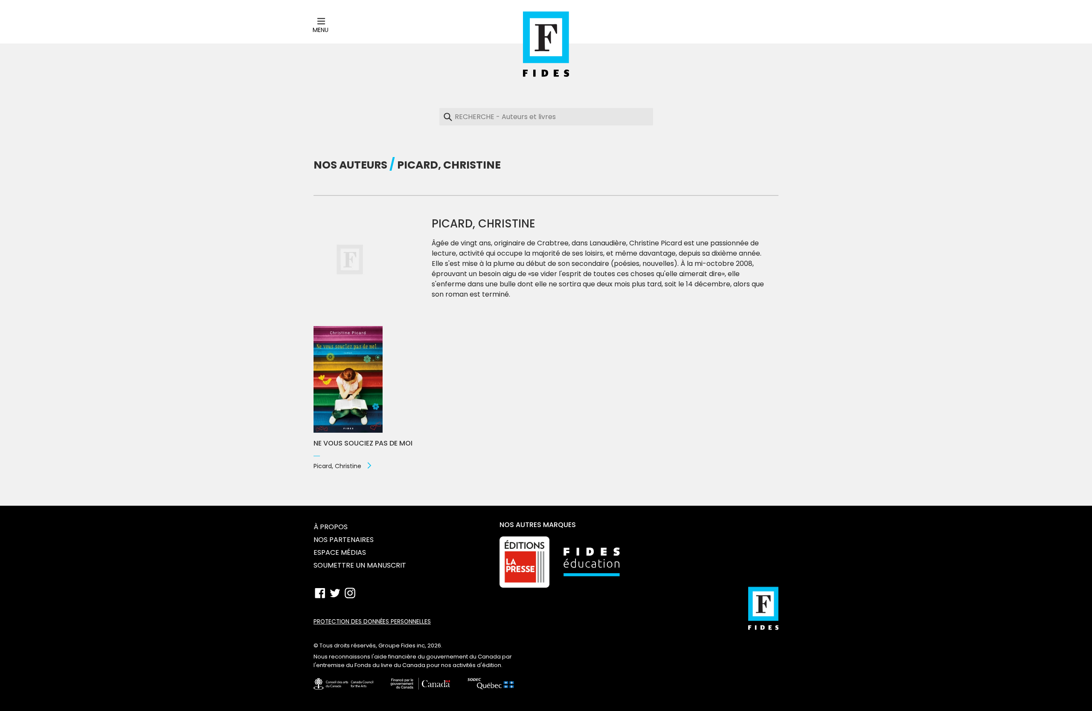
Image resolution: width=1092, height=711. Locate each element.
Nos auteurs (350, 164)
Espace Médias (340, 552)
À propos (331, 527)
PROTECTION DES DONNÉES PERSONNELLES (372, 622)
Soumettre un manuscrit (360, 565)
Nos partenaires (344, 540)
